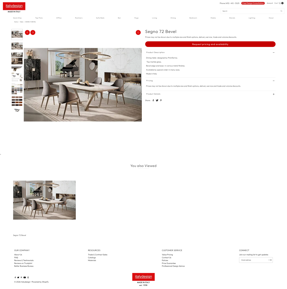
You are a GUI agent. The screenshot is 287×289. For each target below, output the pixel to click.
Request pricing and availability (210, 44)
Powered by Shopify (40, 282)
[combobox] (252, 11)
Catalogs (92, 257)
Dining (173, 18)
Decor (271, 18)
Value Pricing (167, 254)
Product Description (155, 52)
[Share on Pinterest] (161, 100)
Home (16, 22)
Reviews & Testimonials (24, 260)
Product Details (153, 94)
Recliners (79, 18)
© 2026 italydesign (22, 282)
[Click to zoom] (138, 32)
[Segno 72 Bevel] (44, 201)
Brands (232, 18)
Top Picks (39, 18)
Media (213, 18)
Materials (92, 260)
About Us (18, 254)
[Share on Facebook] (153, 100)
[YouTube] (25, 277)
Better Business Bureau (24, 266)
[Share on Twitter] (157, 100)
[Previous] (27, 32)
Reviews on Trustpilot (23, 263)
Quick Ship (17, 18)
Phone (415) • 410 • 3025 (229, 3)
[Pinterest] (21, 277)
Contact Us (166, 257)
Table (21, 22)
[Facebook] (15, 277)
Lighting (252, 18)
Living (154, 18)
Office (59, 18)
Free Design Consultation (253, 3)
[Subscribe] (270, 260)
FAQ (16, 257)
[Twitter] (18, 277)
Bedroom (193, 18)
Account (270, 3)
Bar (119, 18)
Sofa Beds (100, 18)
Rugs (137, 18)
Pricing (149, 80)
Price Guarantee (169, 263)
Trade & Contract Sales (97, 254)
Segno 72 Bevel (19, 235)
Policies (165, 260)
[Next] (32, 32)
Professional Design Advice (173, 266)
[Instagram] (28, 277)
